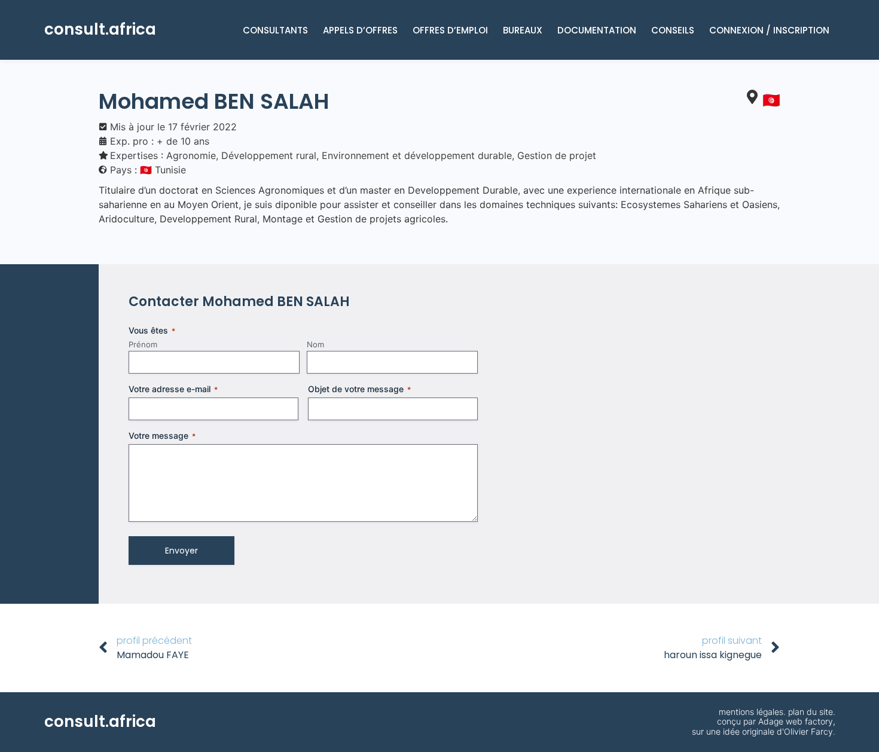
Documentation (596, 30)
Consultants (275, 30)
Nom (315, 344)
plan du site (810, 712)
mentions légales (751, 712)
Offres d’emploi (450, 30)
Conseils (672, 30)
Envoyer (181, 551)
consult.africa (100, 29)
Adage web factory (795, 721)
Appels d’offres (360, 30)
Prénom (143, 344)
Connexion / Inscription (769, 30)
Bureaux (522, 30)
